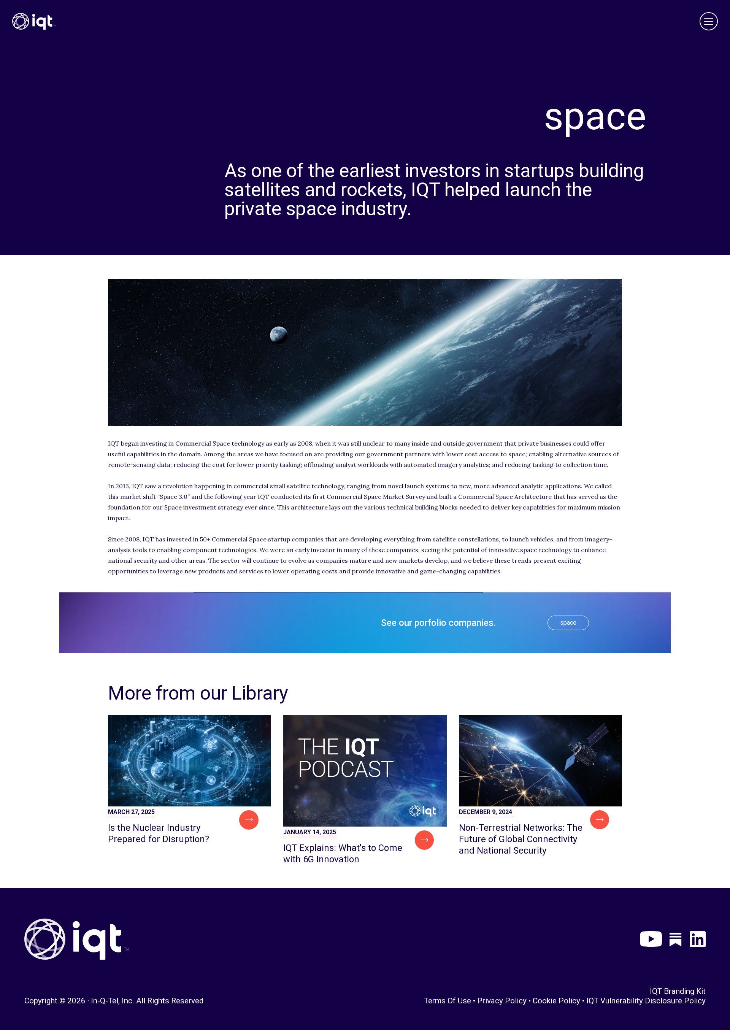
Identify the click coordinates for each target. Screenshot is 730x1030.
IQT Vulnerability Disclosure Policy (646, 1000)
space (568, 622)
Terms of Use (447, 1000)
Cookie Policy (556, 1000)
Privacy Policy (502, 1000)
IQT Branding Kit (678, 991)
